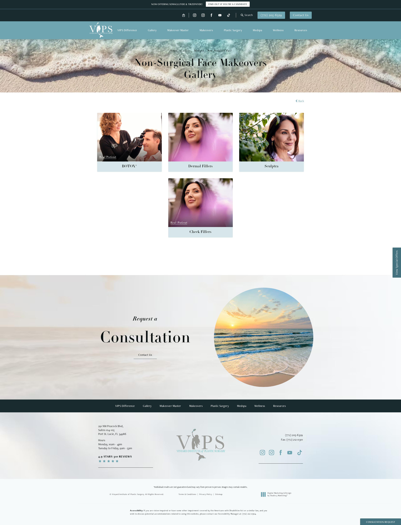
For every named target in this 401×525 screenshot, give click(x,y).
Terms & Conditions (187, 494)
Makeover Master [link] (178, 30)
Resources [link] (300, 30)
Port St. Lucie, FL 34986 (112, 434)
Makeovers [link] (206, 30)
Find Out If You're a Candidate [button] (227, 4)
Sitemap (218, 494)
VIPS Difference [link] (127, 30)
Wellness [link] (278, 30)
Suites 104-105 (106, 430)
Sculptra (272, 166)
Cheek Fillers (200, 232)
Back (301, 101)
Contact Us (301, 15)
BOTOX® (129, 166)
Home (173, 51)
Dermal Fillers (200, 166)
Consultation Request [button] (380, 522)
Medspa (199, 51)
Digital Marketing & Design (279, 494)
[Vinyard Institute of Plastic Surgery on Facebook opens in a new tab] (211, 15)
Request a (145, 330)
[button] (246, 15)
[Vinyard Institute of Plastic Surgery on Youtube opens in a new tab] (220, 15)
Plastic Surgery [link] (233, 30)
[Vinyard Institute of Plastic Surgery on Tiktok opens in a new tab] (228, 15)
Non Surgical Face (219, 51)
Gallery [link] (152, 30)
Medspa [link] (257, 30)
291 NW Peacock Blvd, (110, 426)
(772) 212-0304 (249, 513)
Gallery (185, 51)
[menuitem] (194, 15)
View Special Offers (396, 262)
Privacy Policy (205, 494)
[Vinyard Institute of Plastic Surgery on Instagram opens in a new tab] (194, 15)
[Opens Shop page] (183, 15)
